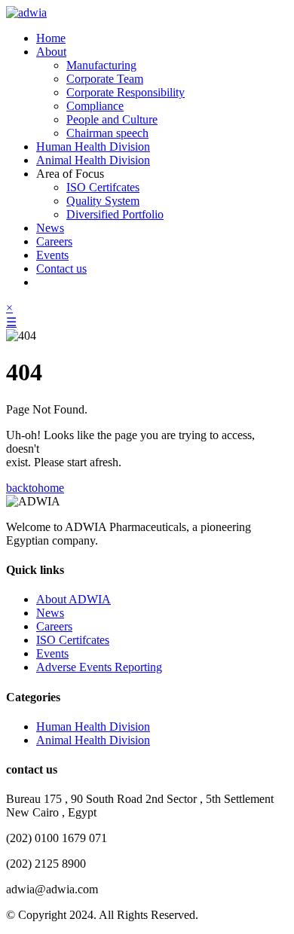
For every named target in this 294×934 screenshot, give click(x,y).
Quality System (102, 200)
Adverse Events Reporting (99, 667)
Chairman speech (107, 133)
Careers (54, 241)
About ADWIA (73, 599)
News (50, 227)
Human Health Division (93, 146)
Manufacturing (101, 65)
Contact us (61, 268)
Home (51, 38)
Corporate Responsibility (125, 92)
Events (52, 255)
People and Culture (112, 119)
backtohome (35, 487)
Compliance (95, 105)
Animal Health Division (93, 160)
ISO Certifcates (102, 187)
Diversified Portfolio (115, 214)
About (51, 51)
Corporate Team (104, 78)
